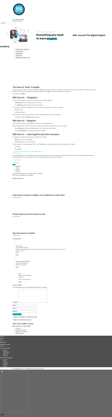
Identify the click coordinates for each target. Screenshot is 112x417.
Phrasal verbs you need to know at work (29, 214)
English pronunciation (21, 330)
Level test (18, 328)
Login (1, 340)
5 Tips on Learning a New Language (23, 175)
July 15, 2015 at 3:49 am (22, 263)
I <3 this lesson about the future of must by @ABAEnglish (27, 151)
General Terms (40, 368)
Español (5, 359)
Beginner (5, 350)
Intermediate (6, 352)
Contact (2, 346)
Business (5, 355)
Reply (17, 255)
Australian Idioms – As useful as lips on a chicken (27, 173)
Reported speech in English (24, 233)
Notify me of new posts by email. (22, 320)
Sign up (2, 338)
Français (5, 364)
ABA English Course (5, 344)
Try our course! (17, 160)
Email (14, 308)
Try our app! (16, 162)
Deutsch (5, 366)
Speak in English (20, 333)
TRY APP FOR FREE (17, 21)
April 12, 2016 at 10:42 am (25, 275)
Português (5, 363)
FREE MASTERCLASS (22, 58)
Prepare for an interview (22, 331)
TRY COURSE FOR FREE (18, 19)
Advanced (5, 353)
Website (15, 311)
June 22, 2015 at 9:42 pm (22, 247)
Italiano (5, 361)
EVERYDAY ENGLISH (22, 49)
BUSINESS (19, 54)
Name (15, 305)
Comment (15, 302)
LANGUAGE (19, 51)
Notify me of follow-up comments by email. (25, 317)
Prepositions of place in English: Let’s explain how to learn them (39, 195)
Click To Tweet (16, 153)
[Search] (0, 23)
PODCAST (19, 56)
